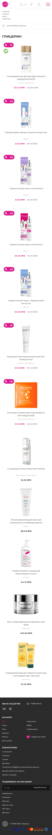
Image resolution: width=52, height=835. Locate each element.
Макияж (5, 733)
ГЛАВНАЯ (6, 12)
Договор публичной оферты (13, 771)
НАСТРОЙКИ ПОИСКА (16, 26)
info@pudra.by (36, 704)
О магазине (7, 752)
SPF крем (6, 809)
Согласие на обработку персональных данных (20, 767)
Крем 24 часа (7, 805)
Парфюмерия (32, 729)
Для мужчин (7, 741)
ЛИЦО (4, 16)
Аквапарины (7, 793)
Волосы (5, 737)
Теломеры (6, 797)
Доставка (5, 763)
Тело (4, 729)
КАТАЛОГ (5, 14)
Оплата (5, 759)
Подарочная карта (38, 737)
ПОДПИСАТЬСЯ (40, 788)
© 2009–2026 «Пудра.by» (20, 824)
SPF (3, 721)
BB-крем (6, 801)
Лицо (4, 725)
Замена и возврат (9, 775)
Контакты (6, 756)
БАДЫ (29, 725)
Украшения (31, 721)
